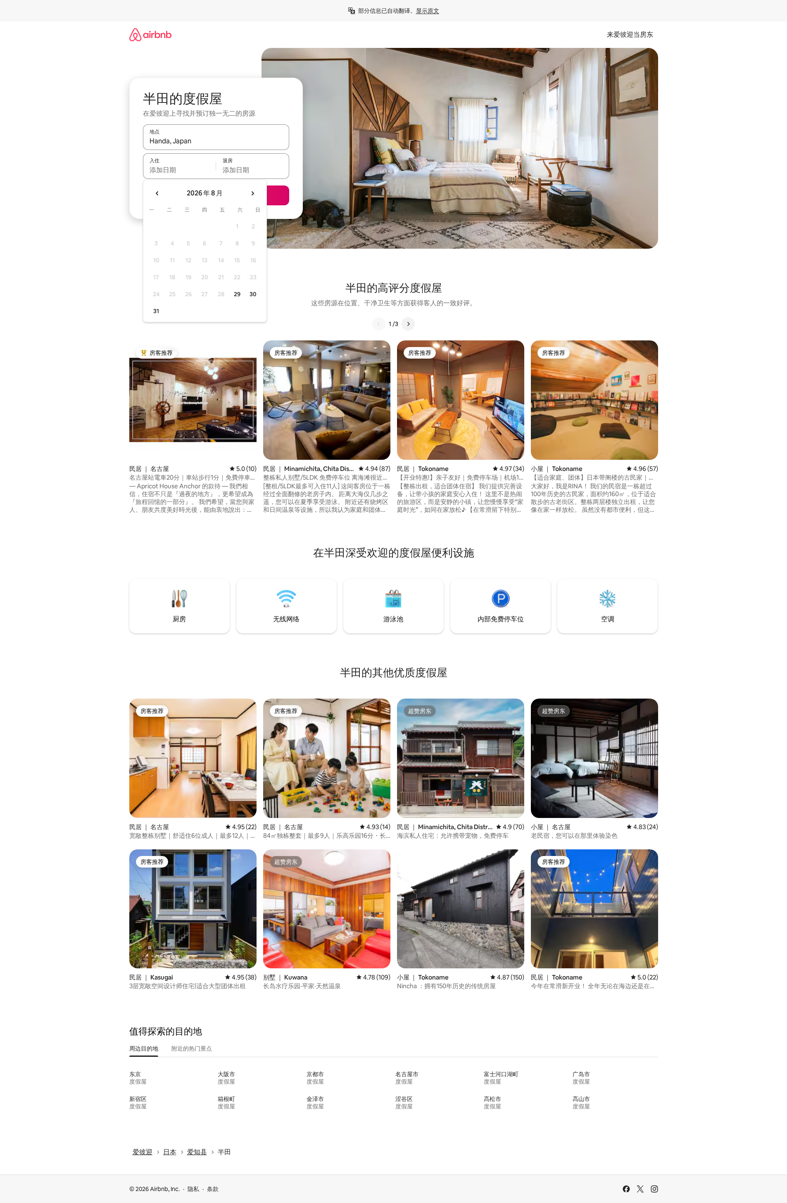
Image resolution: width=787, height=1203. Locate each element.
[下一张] (408, 323)
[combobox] (216, 141)
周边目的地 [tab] (143, 1048)
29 (237, 294)
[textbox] (179, 170)
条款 (213, 1189)
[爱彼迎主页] (150, 34)
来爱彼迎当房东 (630, 34)
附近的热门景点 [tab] (191, 1048)
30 (253, 294)
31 (156, 311)
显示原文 (427, 10)
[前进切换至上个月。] (157, 193)
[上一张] (378, 323)
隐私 (193, 1189)
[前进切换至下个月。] (252, 193)
